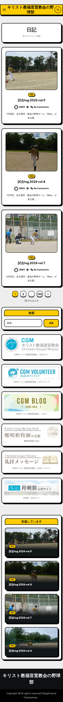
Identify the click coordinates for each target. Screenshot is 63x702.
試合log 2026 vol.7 (31, 263)
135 (39, 294)
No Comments (41, 107)
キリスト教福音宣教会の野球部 (30, 9)
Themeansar (30, 697)
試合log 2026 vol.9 (31, 100)
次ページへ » (31, 300)
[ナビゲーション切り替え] (4, 9)
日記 (31, 94)
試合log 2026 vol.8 (31, 182)
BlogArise (48, 693)
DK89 (22, 107)
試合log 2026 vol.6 (20, 650)
